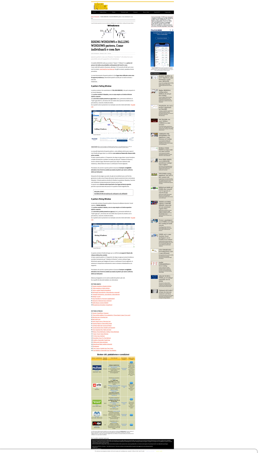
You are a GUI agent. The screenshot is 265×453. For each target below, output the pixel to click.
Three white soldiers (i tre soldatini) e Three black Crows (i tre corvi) (111, 315)
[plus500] (162, 66)
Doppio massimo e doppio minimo (101, 286)
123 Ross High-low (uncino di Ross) (102, 325)
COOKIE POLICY (95, 447)
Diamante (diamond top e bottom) (102, 300)
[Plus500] (112, 143)
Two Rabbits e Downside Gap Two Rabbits (104, 350)
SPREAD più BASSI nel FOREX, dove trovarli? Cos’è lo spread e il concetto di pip (165, 190)
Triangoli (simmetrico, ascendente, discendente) (106, 294)
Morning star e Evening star (100, 317)
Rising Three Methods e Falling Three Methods (106, 332)
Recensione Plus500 (124, 369)
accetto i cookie (159, 451)
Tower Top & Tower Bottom (100, 334)
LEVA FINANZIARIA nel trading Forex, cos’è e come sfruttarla (166, 251)
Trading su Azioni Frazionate (114, 391)
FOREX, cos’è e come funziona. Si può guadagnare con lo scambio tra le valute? (165, 237)
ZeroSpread (114, 422)
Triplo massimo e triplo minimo (101, 288)
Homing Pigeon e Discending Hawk (102, 323)
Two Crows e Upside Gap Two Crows (103, 348)
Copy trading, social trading (114, 403)
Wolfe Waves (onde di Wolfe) (100, 303)
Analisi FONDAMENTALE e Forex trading (165, 264)
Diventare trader (124, 12)
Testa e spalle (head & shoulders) (101, 290)
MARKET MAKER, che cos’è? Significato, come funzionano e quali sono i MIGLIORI (166, 78)
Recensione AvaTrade (124, 415)
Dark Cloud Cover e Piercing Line (101, 321)
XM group (97, 426)
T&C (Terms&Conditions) (96, 448)
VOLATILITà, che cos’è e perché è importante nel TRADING (166, 107)
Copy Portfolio (115, 407)
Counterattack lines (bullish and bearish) (103, 327)
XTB (97, 388)
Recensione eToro (124, 403)
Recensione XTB (124, 386)
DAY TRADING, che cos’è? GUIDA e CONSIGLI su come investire (164, 122)
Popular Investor (113, 399)
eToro (97, 405)
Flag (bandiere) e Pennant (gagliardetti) (103, 298)
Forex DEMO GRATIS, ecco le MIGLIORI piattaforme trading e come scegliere (165, 162)
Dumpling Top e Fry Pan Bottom (102, 338)
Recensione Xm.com (124, 424)
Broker (113, 12)
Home (92, 16)
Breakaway (96, 346)
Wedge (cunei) (96, 296)
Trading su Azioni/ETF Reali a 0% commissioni (114, 386)
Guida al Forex (103, 12)
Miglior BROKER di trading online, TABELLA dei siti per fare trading (165, 93)
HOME (94, 12)
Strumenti (135, 12)
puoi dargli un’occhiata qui (107, 69)
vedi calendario (115, 394)
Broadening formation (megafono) (102, 305)
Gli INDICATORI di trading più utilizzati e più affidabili (110, 194)
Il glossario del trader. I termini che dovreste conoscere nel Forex (166, 292)
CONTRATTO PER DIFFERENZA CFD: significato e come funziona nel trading (165, 136)
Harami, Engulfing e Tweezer (100, 313)
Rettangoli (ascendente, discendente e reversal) (105, 292)
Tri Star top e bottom (99, 336)
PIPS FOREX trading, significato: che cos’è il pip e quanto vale (166, 175)
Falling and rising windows (100, 342)
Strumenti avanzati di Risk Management (114, 367)
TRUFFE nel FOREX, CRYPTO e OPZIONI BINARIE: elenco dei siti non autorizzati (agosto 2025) (165, 205)
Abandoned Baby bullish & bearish (102, 344)
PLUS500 (97, 370)
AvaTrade (97, 416)
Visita (131, 362)
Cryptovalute (168, 12)
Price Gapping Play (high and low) (101, 330)
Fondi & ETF (157, 12)
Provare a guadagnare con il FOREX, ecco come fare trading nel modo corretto (166, 222)
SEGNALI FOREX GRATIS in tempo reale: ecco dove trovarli (166, 149)
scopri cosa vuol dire (150, 451)
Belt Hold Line (96, 319)
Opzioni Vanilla (116, 411)
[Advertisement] (142, 7)
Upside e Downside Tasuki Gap (101, 340)
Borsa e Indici (146, 12)
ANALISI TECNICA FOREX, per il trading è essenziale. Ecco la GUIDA (166, 278)
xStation (114, 379)
